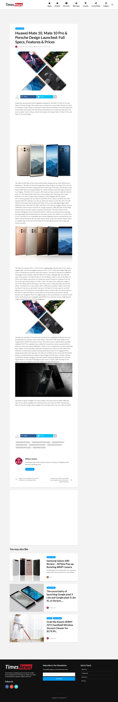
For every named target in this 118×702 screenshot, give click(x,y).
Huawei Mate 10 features (23, 442)
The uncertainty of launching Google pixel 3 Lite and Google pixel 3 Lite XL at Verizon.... (61, 596)
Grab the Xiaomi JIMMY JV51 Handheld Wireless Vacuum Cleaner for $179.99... (60, 626)
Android (57, 5)
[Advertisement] (59, 16)
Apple (49, 5)
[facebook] (7, 687)
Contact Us (85, 673)
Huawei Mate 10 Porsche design (41, 442)
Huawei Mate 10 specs (39, 447)
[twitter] (16, 687)
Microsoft (66, 5)
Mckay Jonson (21, 46)
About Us (84, 669)
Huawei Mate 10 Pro (21, 445)
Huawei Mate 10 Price (58, 442)
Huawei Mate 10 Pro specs (23, 447)
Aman (50, 577)
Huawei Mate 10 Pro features (37, 445)
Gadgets (106, 5)
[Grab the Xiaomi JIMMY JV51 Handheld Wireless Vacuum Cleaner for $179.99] (27, 628)
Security (85, 5)
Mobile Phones (19, 28)
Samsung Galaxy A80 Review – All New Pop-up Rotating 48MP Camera (60, 564)
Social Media (96, 5)
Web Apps (76, 5)
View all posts (30, 469)
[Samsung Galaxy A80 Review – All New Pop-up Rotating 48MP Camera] (27, 567)
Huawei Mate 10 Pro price (54, 445)
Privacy (84, 681)
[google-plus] (12, 687)
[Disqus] (43, 517)
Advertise (84, 677)
